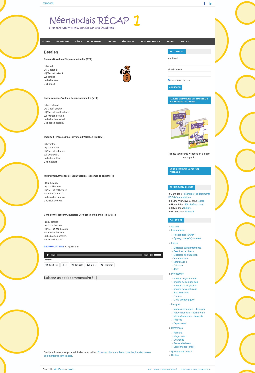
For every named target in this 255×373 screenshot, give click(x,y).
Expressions (180, 323)
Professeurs (94, 41)
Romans (178, 332)
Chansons (179, 339)
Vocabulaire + (181, 258)
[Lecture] (47, 254)
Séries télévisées (182, 343)
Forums (178, 296)
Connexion (48, 3)
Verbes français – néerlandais (189, 312)
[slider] (158, 254)
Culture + (188, 208)
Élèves (78, 41)
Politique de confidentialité (162, 369)
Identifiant (173, 58)
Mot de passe (175, 69)
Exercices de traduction (186, 254)
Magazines (179, 336)
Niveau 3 (189, 211)
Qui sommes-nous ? (151, 41)
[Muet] (151, 254)
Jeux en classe (181, 292)
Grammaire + (180, 262)
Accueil (46, 41)
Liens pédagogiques (184, 299)
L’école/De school (194, 204)
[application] (103, 255)
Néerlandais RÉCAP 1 (185, 234)
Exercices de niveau (184, 251)
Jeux (176, 269)
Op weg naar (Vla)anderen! (187, 238)
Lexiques (111, 41)
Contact (184, 41)
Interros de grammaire (185, 278)
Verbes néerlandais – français (189, 309)
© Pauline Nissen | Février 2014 (195, 369)
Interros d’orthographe (185, 285)
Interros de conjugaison (186, 282)
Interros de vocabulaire (185, 289)
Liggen (201, 201)
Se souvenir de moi (180, 80)
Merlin (71, 369)
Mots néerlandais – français (188, 316)
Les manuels (62, 41)
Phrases (178, 319)
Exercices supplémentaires (187, 247)
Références (128, 41)
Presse (171, 41)
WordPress (59, 369)
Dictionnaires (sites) (184, 346)
